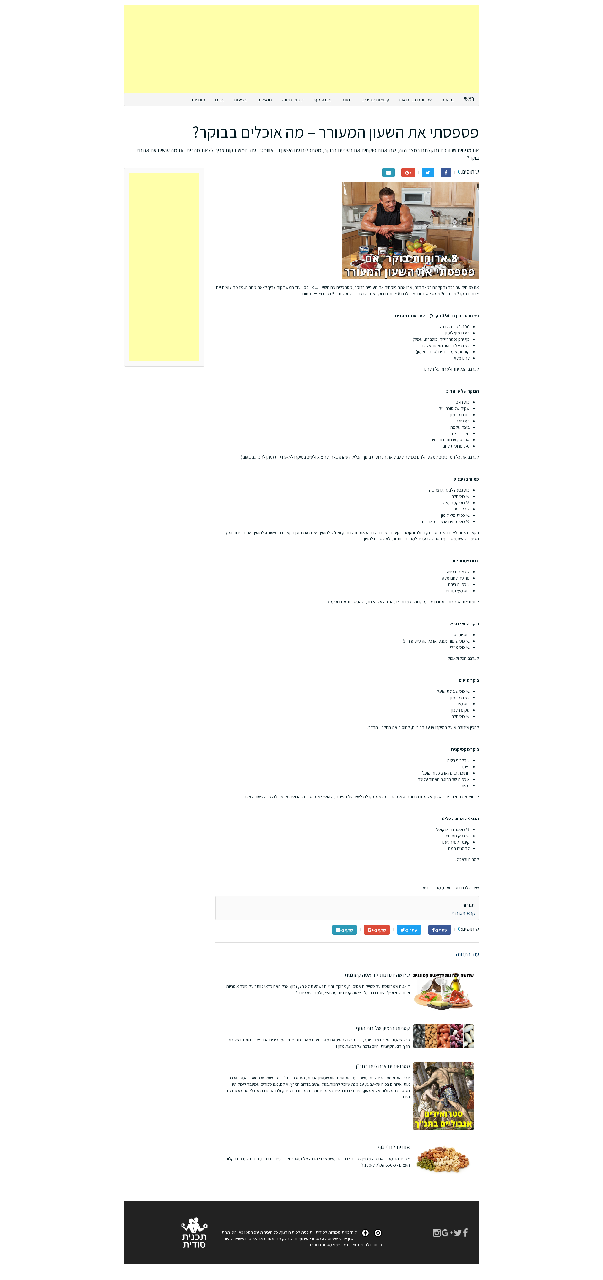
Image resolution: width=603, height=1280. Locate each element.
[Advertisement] (301, 49)
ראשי (469, 98)
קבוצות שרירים (375, 99)
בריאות (447, 99)
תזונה (346, 99)
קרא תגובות (463, 913)
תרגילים (264, 99)
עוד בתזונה (467, 954)
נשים (219, 99)
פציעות (240, 99)
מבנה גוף (323, 99)
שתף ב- (441, 930)
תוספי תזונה (293, 99)
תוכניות (198, 99)
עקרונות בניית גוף (415, 99)
